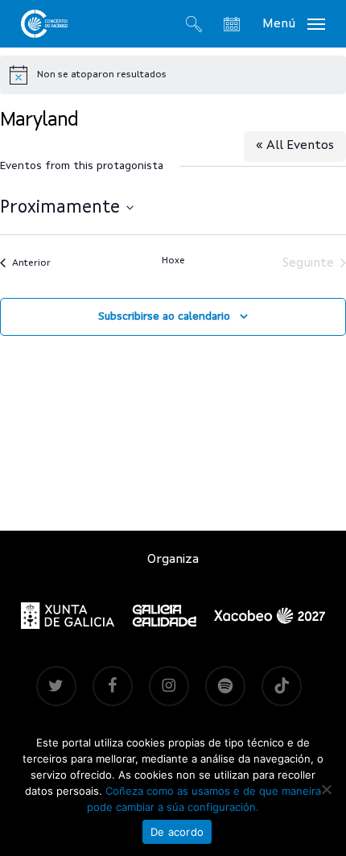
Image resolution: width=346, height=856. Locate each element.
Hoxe (173, 261)
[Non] (326, 789)
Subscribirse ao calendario (164, 316)
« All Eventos (295, 145)
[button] (293, 23)
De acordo (177, 831)
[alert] (173, 75)
